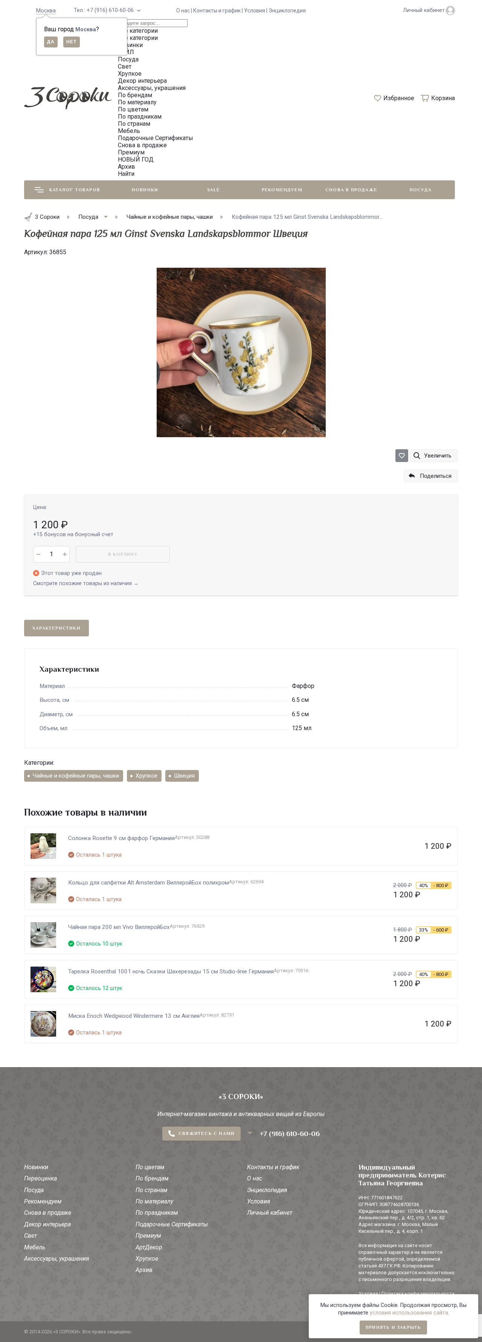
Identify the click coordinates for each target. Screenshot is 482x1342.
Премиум (148, 1235)
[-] (38, 554)
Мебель (34, 1247)
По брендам (152, 1178)
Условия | (256, 11)
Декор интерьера (47, 1224)
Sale (213, 189)
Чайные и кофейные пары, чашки (76, 775)
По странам (152, 1190)
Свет (30, 1235)
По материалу (154, 1201)
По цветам (150, 1167)
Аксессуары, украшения (56, 1258)
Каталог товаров (74, 189)
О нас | (184, 11)
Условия (258, 1201)
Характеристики (56, 628)
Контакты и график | (218, 11)
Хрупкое (146, 775)
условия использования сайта (409, 1313)
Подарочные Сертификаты (172, 1224)
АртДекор (149, 1247)
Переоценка (40, 1178)
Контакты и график (273, 1167)
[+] (64, 554)
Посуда (421, 189)
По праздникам (157, 1212)
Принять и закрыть (393, 1327)
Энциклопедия (287, 11)
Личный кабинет (269, 1212)
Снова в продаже (351, 189)
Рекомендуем (282, 189)
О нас (254, 1178)
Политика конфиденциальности (418, 1293)
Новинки (145, 189)
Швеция (184, 775)
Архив (144, 1269)
